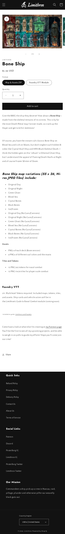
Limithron (28, 531)
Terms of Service (13, 418)
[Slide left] (26, 54)
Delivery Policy (12, 397)
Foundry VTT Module (39, 83)
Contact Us (10, 404)
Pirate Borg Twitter (14, 464)
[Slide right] (39, 54)
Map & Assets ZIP (13, 83)
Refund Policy (12, 383)
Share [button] (8, 355)
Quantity (6, 89)
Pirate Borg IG (12, 450)
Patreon (9, 437)
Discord (9, 444)
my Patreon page (54, 327)
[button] (3, 4)
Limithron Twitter (13, 471)
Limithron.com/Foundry (23, 314)
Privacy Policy (12, 390)
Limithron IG (11, 457)
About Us (10, 411)
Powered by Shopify (39, 531)
